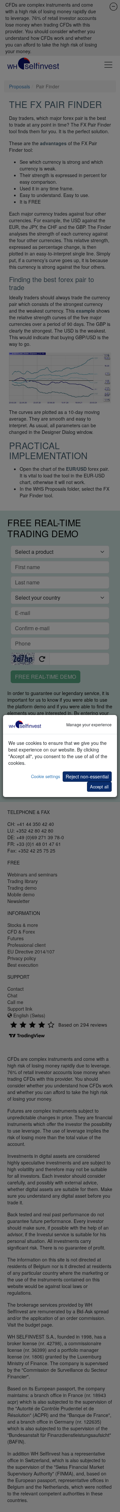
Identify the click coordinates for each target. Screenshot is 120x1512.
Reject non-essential (87, 776)
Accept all (99, 786)
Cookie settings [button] (45, 776)
